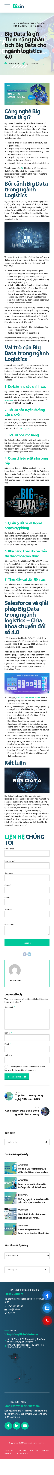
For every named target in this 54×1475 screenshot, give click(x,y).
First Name (9, 849)
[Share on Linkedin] (29, 954)
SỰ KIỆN (7, 1454)
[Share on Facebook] (25, 954)
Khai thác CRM (20, 26)
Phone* (7, 885)
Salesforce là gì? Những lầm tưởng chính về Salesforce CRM (32, 1185)
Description (9, 924)
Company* (9, 873)
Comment (9, 1007)
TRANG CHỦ (9, 1451)
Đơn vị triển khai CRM (24, 23)
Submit (27, 942)
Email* (7, 897)
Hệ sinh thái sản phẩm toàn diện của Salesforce (32, 1216)
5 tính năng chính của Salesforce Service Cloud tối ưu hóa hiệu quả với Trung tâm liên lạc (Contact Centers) (34, 1231)
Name (8, 1033)
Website (8, 1055)
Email (7, 1044)
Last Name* (9, 861)
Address (8, 909)
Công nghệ (40, 23)
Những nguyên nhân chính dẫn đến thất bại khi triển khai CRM (33, 1200)
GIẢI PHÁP (34, 1451)
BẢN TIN (45, 1451)
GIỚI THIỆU (22, 1451)
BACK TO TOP (22, 1454)
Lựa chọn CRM (35, 26)
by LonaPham (32, 63)
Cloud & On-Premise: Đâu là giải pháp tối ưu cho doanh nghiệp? (32, 1170)
